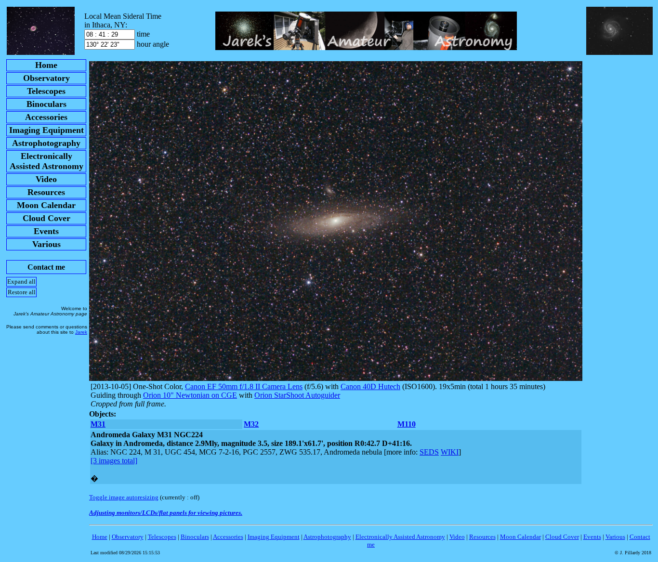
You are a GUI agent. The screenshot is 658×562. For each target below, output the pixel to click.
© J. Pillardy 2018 (633, 552)
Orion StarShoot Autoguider (297, 395)
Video (457, 536)
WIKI (450, 452)
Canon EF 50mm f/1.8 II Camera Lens (244, 386)
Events (592, 536)
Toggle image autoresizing (123, 497)
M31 (98, 424)
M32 (251, 424)
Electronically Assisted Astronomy (400, 536)
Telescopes (162, 536)
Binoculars (195, 536)
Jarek (81, 332)
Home (99, 536)
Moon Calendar (520, 536)
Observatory (128, 536)
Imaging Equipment (274, 536)
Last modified (125, 552)
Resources (482, 536)
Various (615, 536)
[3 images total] (114, 461)
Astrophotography (327, 536)
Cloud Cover (562, 536)
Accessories (228, 536)
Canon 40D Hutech (370, 386)
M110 (406, 424)
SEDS (429, 452)
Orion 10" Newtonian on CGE (190, 395)
